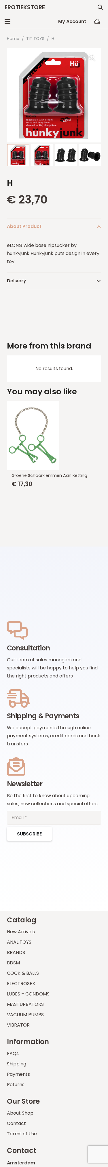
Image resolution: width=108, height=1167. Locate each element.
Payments (18, 1074)
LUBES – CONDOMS (28, 994)
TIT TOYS (35, 38)
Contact (16, 1123)
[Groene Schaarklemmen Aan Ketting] (54, 435)
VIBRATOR (18, 1025)
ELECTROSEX (21, 983)
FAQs (13, 1053)
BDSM (13, 963)
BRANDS (16, 952)
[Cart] (97, 21)
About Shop (20, 1113)
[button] (100, 7)
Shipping (16, 1064)
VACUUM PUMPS (25, 1014)
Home (13, 38)
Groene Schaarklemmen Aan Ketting (49, 475)
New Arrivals (21, 931)
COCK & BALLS (23, 973)
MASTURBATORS (25, 1004)
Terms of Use (22, 1133)
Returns (15, 1084)
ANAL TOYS (19, 942)
